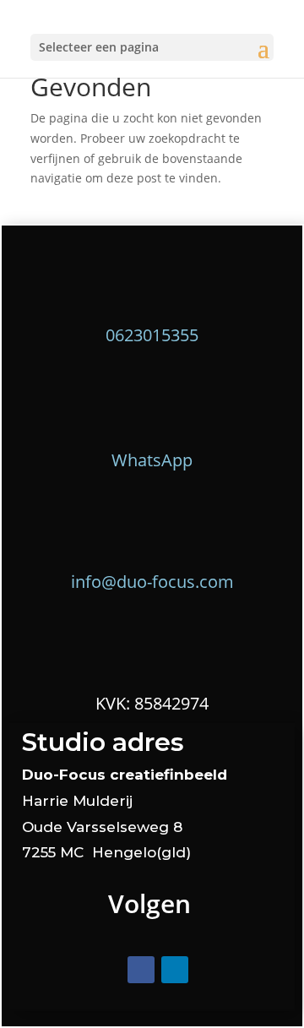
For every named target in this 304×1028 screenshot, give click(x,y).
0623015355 (152, 335)
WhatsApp (152, 460)
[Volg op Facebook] (141, 969)
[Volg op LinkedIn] (174, 969)
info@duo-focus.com (152, 581)
